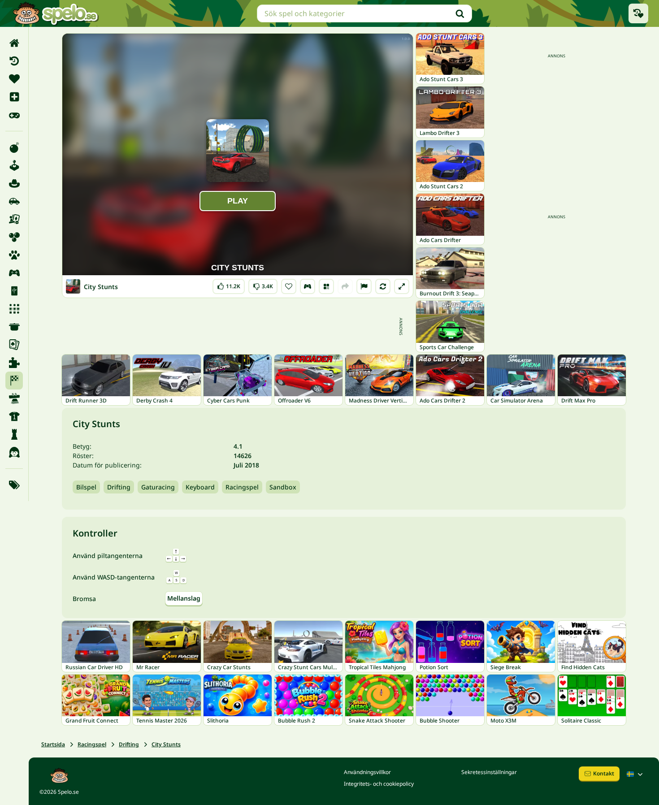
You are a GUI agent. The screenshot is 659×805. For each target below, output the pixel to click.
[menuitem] (14, 43)
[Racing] (14, 381)
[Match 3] (14, 309)
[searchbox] (364, 13)
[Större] (401, 286)
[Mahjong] (14, 291)
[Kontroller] (307, 286)
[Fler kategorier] (14, 485)
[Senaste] (14, 61)
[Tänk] (14, 434)
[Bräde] (14, 219)
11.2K (228, 284)
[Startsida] (14, 43)
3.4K (262, 284)
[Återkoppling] (364, 286)
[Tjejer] (14, 452)
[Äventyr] (14, 183)
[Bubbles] (14, 237)
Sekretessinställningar (489, 772)
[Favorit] (14, 79)
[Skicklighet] (14, 398)
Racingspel (242, 487)
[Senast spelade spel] (638, 13)
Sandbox (282, 487)
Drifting (118, 487)
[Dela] (345, 286)
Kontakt (603, 773)
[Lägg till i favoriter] (288, 286)
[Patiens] (14, 345)
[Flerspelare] (14, 273)
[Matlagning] (14, 327)
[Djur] (14, 255)
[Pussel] (14, 363)
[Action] (14, 147)
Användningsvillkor (367, 772)
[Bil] (14, 201)
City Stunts (166, 744)
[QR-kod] (326, 286)
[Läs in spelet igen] (382, 286)
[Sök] (460, 13)
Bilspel (86, 487)
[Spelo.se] (55, 13)
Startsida (53, 744)
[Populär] (14, 115)
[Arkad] (14, 165)
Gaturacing (158, 487)
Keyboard (200, 487)
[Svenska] (635, 774)
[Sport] (14, 416)
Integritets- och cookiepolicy (379, 784)
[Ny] (14, 97)
